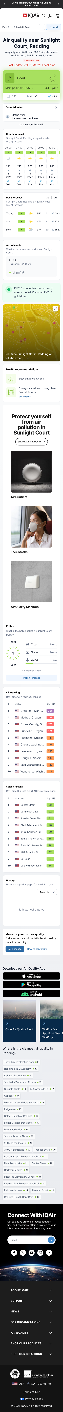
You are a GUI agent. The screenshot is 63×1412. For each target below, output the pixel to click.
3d (47, 197)
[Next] (58, 4)
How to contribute (37, 948)
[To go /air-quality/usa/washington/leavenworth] (32, 751)
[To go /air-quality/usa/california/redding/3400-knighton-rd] (32, 832)
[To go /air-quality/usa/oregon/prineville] (32, 731)
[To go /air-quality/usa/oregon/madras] (32, 717)
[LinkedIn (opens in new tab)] (49, 1253)
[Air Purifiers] (31, 472)
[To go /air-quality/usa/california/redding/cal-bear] (32, 859)
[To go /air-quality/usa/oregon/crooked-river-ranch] (32, 710)
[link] (43, 16)
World (4, 27)
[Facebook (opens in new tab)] (14, 1253)
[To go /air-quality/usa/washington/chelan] (32, 744)
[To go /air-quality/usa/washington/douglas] (32, 758)
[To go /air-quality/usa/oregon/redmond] (32, 737)
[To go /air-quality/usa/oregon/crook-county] (32, 724)
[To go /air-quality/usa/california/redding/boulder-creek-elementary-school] (32, 818)
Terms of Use (31, 1392)
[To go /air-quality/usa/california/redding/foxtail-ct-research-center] (32, 845)
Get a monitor (25, 396)
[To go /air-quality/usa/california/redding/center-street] (32, 805)
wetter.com (35, 670)
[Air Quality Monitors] (31, 581)
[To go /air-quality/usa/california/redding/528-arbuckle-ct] (32, 852)
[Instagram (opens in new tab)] (40, 1253)
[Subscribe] (51, 1240)
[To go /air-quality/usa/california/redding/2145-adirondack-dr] (32, 825)
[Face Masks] (31, 527)
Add (55, 27)
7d (55, 197)
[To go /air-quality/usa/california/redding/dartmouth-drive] (32, 811)
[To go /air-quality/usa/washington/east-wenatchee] (32, 764)
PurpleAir (39, 124)
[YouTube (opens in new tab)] (32, 1253)
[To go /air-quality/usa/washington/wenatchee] (32, 771)
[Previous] (4, 4)
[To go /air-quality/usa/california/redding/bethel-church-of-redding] (32, 838)
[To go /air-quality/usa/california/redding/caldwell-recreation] (32, 865)
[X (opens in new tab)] (23, 1253)
